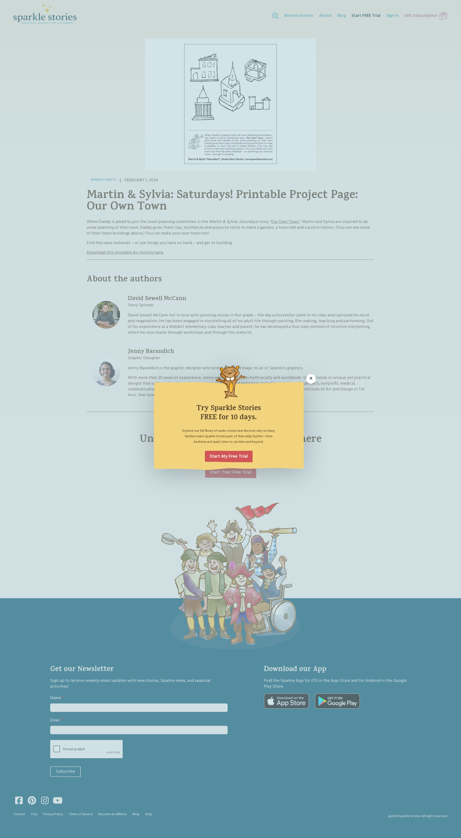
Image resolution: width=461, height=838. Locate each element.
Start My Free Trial (229, 456)
